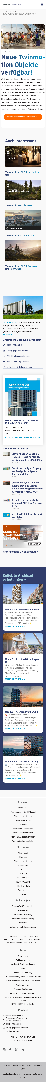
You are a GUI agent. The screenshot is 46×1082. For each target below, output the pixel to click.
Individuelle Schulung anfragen (23, 927)
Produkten (8, 334)
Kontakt (23, 1077)
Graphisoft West (10, 322)
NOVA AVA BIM (23, 882)
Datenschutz (38, 1074)
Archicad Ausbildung (23, 914)
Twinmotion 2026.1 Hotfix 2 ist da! (22, 173)
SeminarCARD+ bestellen (23, 906)
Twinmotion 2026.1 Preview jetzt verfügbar (21, 267)
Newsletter (23, 910)
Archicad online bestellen (23, 841)
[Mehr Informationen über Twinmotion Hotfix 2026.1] (23, 189)
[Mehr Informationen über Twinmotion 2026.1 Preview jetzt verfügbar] (23, 250)
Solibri (23, 894)
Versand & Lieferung (23, 972)
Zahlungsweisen (23, 960)
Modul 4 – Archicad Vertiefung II (23, 761)
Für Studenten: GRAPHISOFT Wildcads (23, 981)
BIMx (23, 869)
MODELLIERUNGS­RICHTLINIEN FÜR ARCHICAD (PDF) (22, 422)
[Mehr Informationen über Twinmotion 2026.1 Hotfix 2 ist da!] (23, 156)
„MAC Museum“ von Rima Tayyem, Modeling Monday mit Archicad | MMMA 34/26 (27, 456)
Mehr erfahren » (15, 626)
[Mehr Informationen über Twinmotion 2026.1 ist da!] (23, 220)
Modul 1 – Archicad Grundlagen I (23, 609)
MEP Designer (23, 877)
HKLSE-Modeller (23, 886)
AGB (23, 968)
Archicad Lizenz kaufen (23, 832)
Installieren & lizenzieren (23, 828)
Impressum (26, 1074)
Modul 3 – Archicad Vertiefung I (22, 711)
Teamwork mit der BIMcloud (23, 812)
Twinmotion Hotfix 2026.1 (19, 205)
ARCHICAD (23, 853)
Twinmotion (23, 890)
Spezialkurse (23, 922)
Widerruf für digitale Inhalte (23, 964)
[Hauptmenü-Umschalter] (42, 4)
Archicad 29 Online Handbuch (23, 993)
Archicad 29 (23, 808)
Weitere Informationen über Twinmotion (23, 117)
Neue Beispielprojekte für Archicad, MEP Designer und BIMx (27, 503)
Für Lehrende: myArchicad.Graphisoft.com (23, 976)
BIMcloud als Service (23, 816)
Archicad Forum (23, 985)
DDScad (23, 873)
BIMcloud (23, 857)
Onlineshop (23, 956)
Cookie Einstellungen (11, 1074)
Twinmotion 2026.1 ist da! (20, 235)
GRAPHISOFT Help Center (23, 1004)
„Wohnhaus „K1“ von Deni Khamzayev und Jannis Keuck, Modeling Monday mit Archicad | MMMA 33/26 (27, 487)
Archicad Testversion (23, 989)
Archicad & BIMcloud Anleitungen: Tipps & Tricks (23, 998)
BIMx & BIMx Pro (23, 820)
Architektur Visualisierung (23, 918)
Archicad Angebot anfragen (23, 837)
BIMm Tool (23, 865)
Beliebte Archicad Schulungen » (18, 577)
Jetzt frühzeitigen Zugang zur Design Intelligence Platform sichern (26, 471)
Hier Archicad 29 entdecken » (21, 551)
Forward (23, 824)
